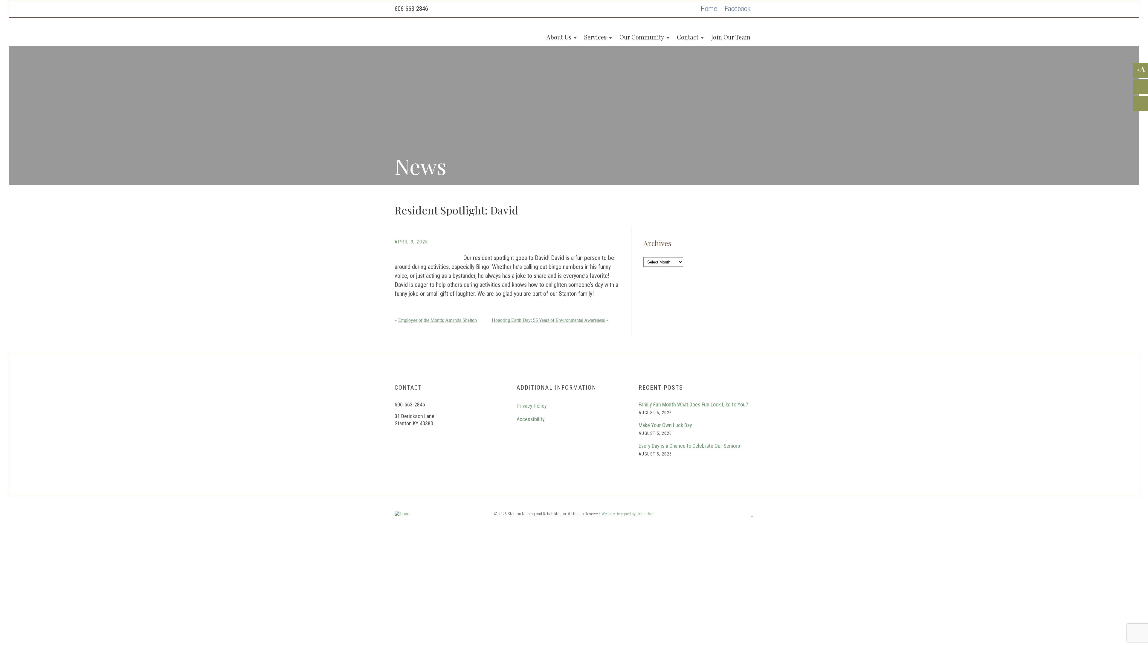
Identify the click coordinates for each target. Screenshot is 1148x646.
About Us (558, 37)
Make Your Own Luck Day (665, 425)
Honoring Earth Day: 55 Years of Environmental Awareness (548, 320)
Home (709, 8)
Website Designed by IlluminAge (628, 513)
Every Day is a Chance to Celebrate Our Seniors (689, 446)
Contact (687, 37)
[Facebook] (737, 9)
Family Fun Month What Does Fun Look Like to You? (693, 404)
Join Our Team (730, 37)
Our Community (641, 37)
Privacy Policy (532, 406)
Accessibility (531, 419)
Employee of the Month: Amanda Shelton (437, 320)
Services (595, 37)
